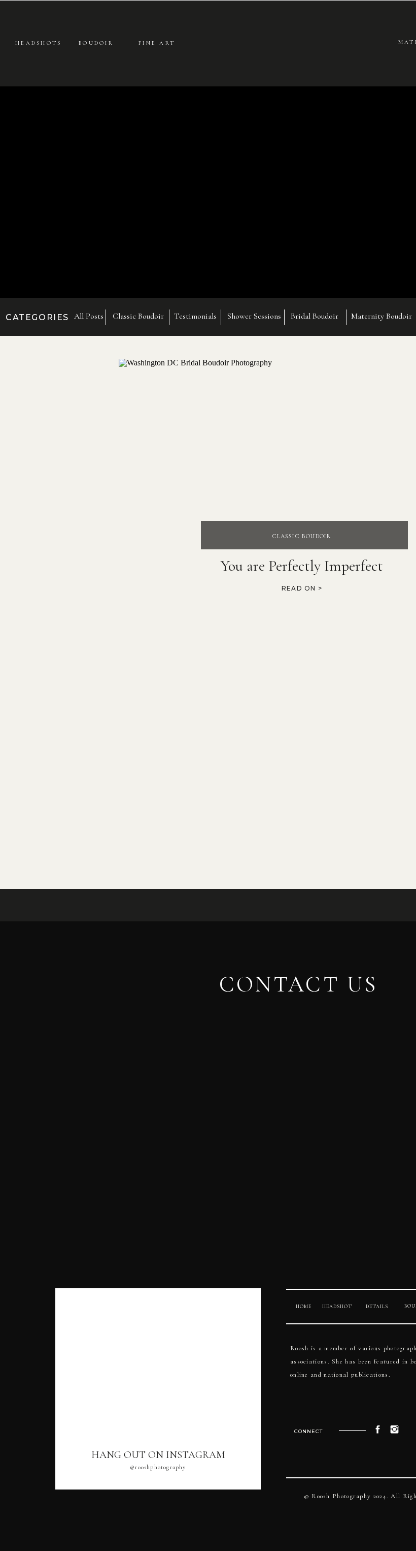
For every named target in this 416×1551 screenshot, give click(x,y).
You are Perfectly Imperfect (302, 565)
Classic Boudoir (301, 536)
